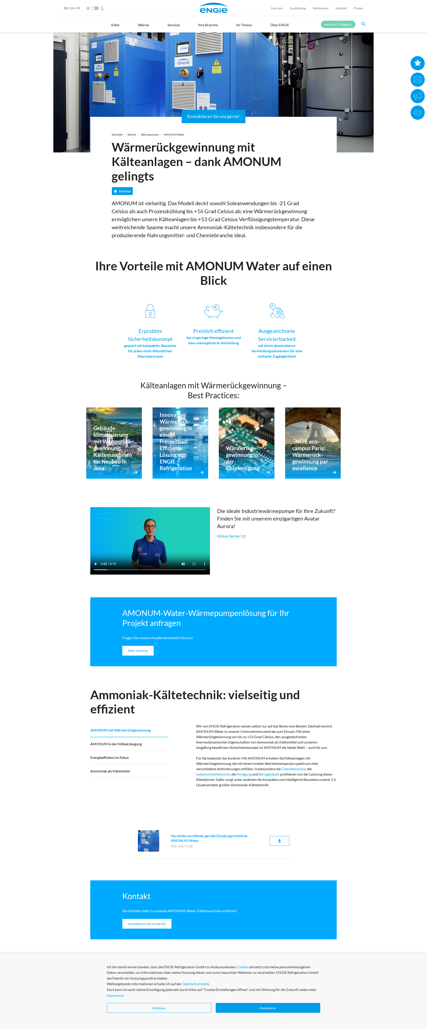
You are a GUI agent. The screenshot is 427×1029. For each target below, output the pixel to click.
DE (66, 8)
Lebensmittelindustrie (213, 774)
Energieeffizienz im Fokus (109, 757)
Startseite (117, 134)
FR (78, 8)
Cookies (243, 967)
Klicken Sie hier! (231, 536)
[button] (115, 26)
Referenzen (320, 8)
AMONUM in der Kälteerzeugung (116, 744)
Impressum (115, 995)
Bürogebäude (269, 774)
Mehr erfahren (138, 650)
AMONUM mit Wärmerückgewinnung (120, 730)
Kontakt (341, 8)
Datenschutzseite (195, 984)
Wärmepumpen (150, 134)
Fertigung (244, 774)
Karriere (277, 8)
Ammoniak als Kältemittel (110, 771)
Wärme (131, 134)
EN (72, 8)
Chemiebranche (293, 769)
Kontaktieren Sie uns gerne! (213, 116)
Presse (358, 8)
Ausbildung (298, 8)
